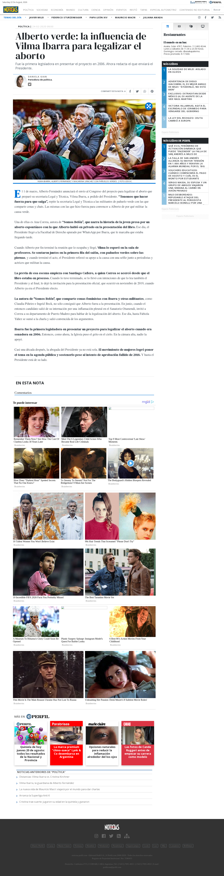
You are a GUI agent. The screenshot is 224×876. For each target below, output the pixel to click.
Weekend (103, 846)
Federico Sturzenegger (67, 17)
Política (28, 9)
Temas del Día (13, 17)
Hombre (90, 846)
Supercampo (133, 846)
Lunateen (174, 846)
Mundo (70, 9)
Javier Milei (37, 17)
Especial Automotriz (163, 9)
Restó (133, 9)
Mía (163, 846)
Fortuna (78, 846)
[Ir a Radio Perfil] (198, 2)
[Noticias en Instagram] (199, 18)
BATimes (188, 846)
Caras (50, 846)
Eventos (121, 9)
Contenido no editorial (195, 9)
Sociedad (42, 9)
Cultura (83, 9)
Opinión (108, 9)
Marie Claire (64, 846)
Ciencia (95, 9)
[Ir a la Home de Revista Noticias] (10, 9)
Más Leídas (170, 64)
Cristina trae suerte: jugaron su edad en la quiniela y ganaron (54, 801)
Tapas (143, 9)
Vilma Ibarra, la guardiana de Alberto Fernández (46, 783)
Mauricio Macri (125, 17)
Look (146, 846)
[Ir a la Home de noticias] (112, 827)
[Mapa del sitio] (127, 836)
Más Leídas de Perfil (176, 141)
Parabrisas (117, 846)
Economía (57, 9)
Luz (155, 846)
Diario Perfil (37, 846)
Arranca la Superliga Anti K (34, 795)
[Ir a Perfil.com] (215, 2)
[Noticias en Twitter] (212, 18)
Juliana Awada (153, 17)
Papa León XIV (99, 17)
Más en (19, 716)
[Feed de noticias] (220, 18)
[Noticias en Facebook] (205, 18)
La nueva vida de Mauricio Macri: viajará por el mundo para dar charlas (59, 789)
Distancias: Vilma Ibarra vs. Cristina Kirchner (44, 776)
